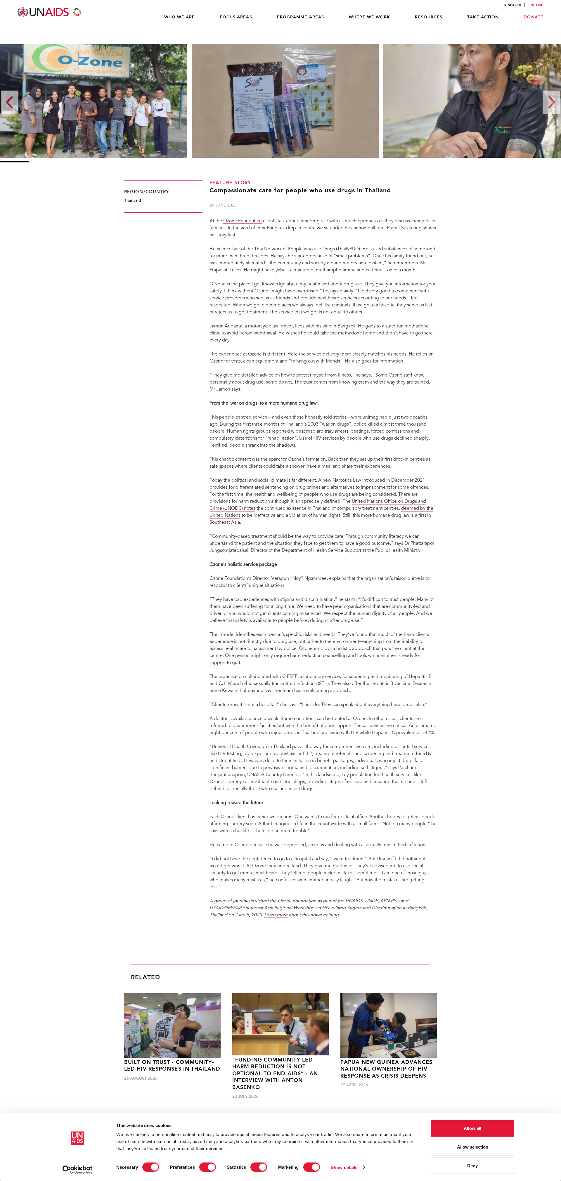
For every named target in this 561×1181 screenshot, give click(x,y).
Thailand (132, 201)
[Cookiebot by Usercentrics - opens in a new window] (77, 1169)
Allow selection (472, 1146)
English (536, 5)
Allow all (472, 1128)
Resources (428, 17)
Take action (483, 17)
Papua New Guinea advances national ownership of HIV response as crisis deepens (386, 1069)
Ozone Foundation (242, 221)
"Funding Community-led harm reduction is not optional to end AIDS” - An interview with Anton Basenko (275, 1074)
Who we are (179, 17)
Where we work (369, 17)
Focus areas (236, 17)
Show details (344, 1167)
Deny (472, 1165)
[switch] (207, 1167)
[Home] (50, 12)
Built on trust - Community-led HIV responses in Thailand (172, 1066)
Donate (533, 17)
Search (515, 5)
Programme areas (300, 17)
